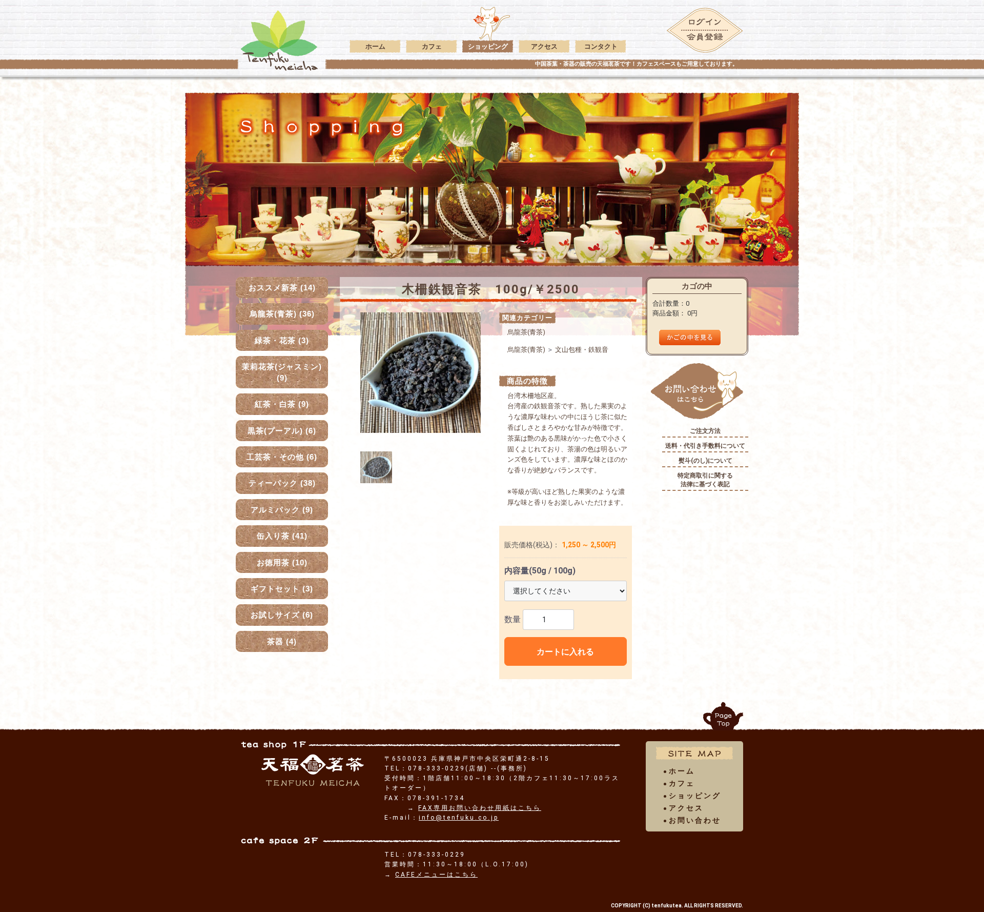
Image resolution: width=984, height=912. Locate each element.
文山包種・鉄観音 (581, 349)
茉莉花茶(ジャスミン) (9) (282, 372)
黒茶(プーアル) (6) (282, 430)
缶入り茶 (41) (282, 535)
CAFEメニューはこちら (436, 874)
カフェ (432, 46)
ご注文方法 (705, 430)
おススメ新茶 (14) (282, 287)
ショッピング (488, 46)
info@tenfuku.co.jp (459, 817)
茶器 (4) (282, 641)
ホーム (375, 46)
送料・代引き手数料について (705, 445)
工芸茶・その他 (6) (282, 456)
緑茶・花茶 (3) (282, 340)
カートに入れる (565, 652)
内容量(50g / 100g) (540, 571)
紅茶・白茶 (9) (282, 404)
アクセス (544, 46)
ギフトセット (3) (282, 588)
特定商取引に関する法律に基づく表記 (705, 480)
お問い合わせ (695, 820)
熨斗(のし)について (705, 460)
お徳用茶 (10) (282, 562)
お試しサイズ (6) (282, 614)
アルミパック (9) (282, 509)
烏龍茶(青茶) (526, 332)
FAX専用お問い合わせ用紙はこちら (479, 807)
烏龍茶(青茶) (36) (282, 313)
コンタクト (601, 46)
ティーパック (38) (282, 483)
